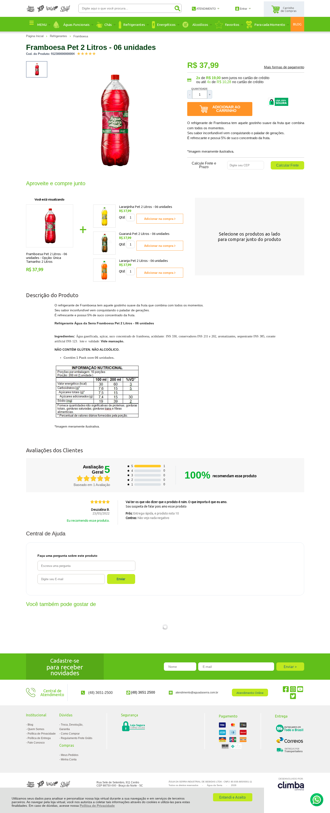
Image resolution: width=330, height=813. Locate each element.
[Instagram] (293, 689)
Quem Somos (36, 729)
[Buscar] (177, 8)
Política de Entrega (39, 738)
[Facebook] (286, 689)
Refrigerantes (59, 36)
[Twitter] (293, 696)
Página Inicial (35, 36)
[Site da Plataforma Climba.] (291, 784)
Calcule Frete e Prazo (204, 165)
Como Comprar (70, 733)
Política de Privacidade (97, 805)
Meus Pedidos (69, 755)
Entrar (243, 8)
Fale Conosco (36, 742)
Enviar (121, 579)
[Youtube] (300, 689)
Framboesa (80, 36)
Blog (30, 724)
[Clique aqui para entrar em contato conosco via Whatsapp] (316, 799)
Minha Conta (69, 759)
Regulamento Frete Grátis (76, 738)
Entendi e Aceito (232, 797)
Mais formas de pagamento (284, 67)
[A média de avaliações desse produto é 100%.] (86, 53)
